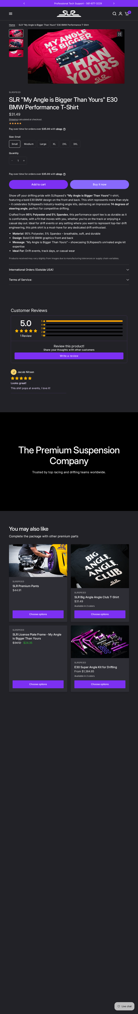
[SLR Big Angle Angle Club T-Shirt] (100, 566)
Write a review (69, 355)
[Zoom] (119, 34)
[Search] (114, 13)
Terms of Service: (20, 279)
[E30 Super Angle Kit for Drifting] (100, 641)
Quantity (14, 153)
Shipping (13, 119)
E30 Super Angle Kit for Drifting (95, 667)
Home (12, 25)
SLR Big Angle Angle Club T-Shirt (96, 597)
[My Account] (120, 13)
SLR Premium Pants (26, 586)
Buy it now (99, 184)
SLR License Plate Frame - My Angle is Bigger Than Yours (37, 636)
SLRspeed (18, 581)
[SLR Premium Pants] (38, 560)
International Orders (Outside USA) (31, 269)
